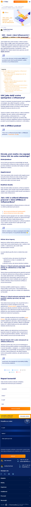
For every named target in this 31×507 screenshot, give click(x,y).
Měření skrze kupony (9, 83)
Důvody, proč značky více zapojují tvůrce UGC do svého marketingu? (15, 75)
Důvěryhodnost (8, 76)
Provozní (3, 496)
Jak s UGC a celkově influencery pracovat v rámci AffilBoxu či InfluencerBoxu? (15, 82)
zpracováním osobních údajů (23, 449)
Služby (3, 482)
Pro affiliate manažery (8, 6)
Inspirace (3, 487)
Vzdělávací (4, 491)
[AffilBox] (4, 2)
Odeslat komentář (15, 408)
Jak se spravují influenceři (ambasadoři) (14, 211)
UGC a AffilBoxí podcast (9, 72)
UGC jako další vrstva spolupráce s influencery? (14, 71)
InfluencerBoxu (12, 306)
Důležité (3, 478)
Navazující (4, 500)
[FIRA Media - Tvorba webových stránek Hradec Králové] (13, 505)
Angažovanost (8, 78)
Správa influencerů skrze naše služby (13, 213)
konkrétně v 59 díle (14, 134)
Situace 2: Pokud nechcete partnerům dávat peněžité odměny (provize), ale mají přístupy (16, 88)
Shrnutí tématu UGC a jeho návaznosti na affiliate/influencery (13, 91)
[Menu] (29, 2)
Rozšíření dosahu (8, 79)
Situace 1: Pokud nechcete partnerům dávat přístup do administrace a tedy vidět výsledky (16, 86)
